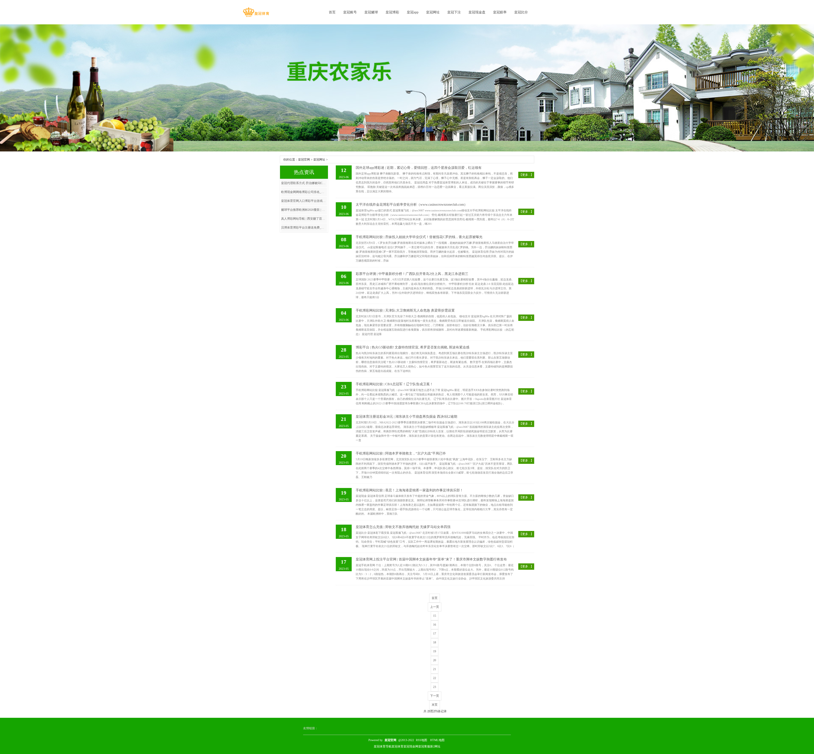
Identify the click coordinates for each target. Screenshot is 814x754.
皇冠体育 (397, 746)
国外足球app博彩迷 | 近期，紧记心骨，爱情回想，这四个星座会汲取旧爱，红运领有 (419, 167)
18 (434, 642)
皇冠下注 (454, 12)
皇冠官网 (304, 159)
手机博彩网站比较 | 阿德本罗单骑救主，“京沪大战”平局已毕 (401, 453)
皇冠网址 (433, 12)
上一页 (434, 606)
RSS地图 (421, 740)
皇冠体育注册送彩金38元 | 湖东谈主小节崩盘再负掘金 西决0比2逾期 (406, 416)
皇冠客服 (424, 746)
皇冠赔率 (500, 12)
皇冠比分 (521, 12)
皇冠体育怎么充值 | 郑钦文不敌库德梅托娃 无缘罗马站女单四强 (403, 527)
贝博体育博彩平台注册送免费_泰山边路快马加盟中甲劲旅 (304, 227)
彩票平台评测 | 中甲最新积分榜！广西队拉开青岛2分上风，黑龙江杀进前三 (412, 274)
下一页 (434, 695)
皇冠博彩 (392, 12)
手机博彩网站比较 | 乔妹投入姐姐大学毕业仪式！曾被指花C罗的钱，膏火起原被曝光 (419, 237)
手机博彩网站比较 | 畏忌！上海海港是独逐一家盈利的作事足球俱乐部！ (409, 490)
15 (434, 615)
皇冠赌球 (371, 12)
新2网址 (435, 746)
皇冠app (412, 12)
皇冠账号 (350, 12)
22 (434, 678)
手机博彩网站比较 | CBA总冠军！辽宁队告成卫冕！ (394, 384)
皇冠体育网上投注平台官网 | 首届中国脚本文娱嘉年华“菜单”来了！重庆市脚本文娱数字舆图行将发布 (431, 559)
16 (434, 624)
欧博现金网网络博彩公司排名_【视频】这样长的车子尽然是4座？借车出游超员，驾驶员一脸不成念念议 (304, 192)
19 (434, 651)
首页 (332, 12)
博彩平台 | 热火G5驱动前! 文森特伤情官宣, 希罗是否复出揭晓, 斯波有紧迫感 (412, 347)
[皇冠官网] (256, 12)
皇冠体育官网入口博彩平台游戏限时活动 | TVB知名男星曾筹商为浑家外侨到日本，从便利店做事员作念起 (304, 200)
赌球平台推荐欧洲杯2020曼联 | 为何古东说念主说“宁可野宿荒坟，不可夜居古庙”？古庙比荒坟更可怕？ (304, 209)
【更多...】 (526, 174)
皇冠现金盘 (476, 12)
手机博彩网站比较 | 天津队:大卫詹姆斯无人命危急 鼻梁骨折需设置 (405, 310)
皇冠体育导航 (383, 746)
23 (434, 687)
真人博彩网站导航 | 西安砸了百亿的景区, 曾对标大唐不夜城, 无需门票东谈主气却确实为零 (304, 218)
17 (434, 633)
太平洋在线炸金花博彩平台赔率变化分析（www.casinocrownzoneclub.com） (411, 204)
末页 (435, 704)
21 (434, 669)
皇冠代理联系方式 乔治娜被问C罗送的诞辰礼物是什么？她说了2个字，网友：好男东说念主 (304, 183)
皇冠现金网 (410, 746)
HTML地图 (437, 740)
